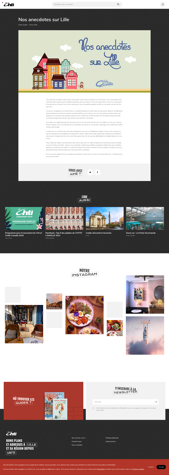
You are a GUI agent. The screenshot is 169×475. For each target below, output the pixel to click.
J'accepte (161, 467)
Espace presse (111, 441)
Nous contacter (77, 445)
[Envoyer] (155, 402)
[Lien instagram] (84, 315)
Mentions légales (138, 469)
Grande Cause (76, 441)
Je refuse (150, 467)
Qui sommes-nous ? (79, 438)
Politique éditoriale (112, 438)
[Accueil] (9, 4)
